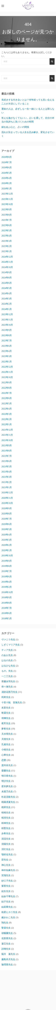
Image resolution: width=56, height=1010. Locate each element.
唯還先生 (6, 713)
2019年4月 (6, 581)
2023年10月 (7, 325)
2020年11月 (7, 498)
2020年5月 (6, 529)
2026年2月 (6, 183)
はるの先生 (7, 660)
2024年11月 (7, 262)
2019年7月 (6, 571)
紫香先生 (6, 886)
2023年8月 (6, 335)
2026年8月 (6, 157)
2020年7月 (6, 519)
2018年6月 (6, 613)
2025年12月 (7, 193)
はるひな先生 (8, 665)
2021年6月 (6, 461)
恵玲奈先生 (7, 765)
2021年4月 (6, 471)
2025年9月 (6, 209)
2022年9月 (6, 382)
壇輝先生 (6, 718)
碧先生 (4, 859)
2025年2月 (6, 246)
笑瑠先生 (6, 875)
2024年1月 (6, 309)
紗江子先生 (7, 880)
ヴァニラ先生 (8, 639)
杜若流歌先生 (8, 797)
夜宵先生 (6, 723)
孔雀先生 (6, 744)
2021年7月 (6, 456)
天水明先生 (7, 734)
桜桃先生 (6, 812)
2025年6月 (6, 225)
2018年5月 (6, 618)
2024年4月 (6, 293)
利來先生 (6, 697)
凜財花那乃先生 (9, 692)
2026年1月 (6, 188)
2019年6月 (6, 576)
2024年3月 (6, 298)
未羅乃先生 (7, 791)
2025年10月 (7, 204)
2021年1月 (6, 487)
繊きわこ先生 (8, 917)
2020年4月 (6, 534)
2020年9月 (6, 508)
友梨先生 (6, 707)
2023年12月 (7, 314)
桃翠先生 (6, 807)
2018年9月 (6, 597)
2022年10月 (7, 377)
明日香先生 (7, 776)
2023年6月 (6, 346)
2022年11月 (7, 372)
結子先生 (6, 901)
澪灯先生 (6, 849)
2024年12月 (7, 256)
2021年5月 (6, 466)
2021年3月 (6, 477)
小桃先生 (6, 749)
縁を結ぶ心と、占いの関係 (15, 127)
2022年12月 (7, 367)
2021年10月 (7, 440)
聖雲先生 (6, 928)
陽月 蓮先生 (8, 954)
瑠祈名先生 (7, 854)
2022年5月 (6, 403)
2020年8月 (6, 513)
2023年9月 (6, 330)
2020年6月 (6, 524)
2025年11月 (7, 199)
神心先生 (6, 865)
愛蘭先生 (6, 770)
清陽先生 (6, 844)
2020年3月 (6, 540)
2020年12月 (7, 492)
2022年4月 (6, 408)
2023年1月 (6, 361)
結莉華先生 (7, 907)
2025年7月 (6, 220)
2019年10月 (7, 555)
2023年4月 (6, 351)
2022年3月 (6, 414)
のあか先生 (7, 655)
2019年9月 (6, 561)
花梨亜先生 (7, 938)
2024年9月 (6, 272)
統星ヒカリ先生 (9, 912)
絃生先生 (6, 891)
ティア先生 (7, 650)
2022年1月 (6, 424)
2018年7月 (6, 608)
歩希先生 (6, 833)
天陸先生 (6, 739)
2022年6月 (6, 398)
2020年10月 (7, 503)
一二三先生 (7, 676)
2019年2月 (6, 587)
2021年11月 (7, 435)
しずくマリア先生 (10, 644)
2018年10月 (7, 592)
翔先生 (4, 922)
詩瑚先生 (6, 949)
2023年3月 (6, 356)
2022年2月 (6, 419)
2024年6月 (6, 283)
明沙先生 (6, 781)
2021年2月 (6, 482)
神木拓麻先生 (8, 870)
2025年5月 (6, 230)
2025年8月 (6, 215)
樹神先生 (6, 823)
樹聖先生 (6, 828)
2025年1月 (6, 251)
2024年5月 (6, 288)
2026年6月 (6, 167)
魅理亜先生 (7, 964)
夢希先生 (6, 728)
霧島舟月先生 (8, 959)
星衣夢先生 (7, 786)
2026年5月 (6, 173)
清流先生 (6, 839)
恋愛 (3, 760)
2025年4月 (6, 235)
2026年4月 (6, 178)
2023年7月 (6, 340)
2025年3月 (6, 241)
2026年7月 (6, 162)
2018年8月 (6, 603)
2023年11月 (7, 319)
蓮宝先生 (6, 943)
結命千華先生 (8, 896)
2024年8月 (6, 277)
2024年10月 (7, 267)
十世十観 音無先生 (11, 702)
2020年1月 (6, 550)
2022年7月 (6, 393)
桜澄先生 (6, 818)
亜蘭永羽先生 (8, 681)
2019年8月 (6, 566)
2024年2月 (6, 304)
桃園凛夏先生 (8, 802)
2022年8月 (6, 388)
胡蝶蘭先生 (7, 933)
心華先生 (6, 755)
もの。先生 (7, 671)
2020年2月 (6, 545)
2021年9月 (6, 445)
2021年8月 (6, 450)
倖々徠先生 (7, 686)
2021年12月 (7, 429)
